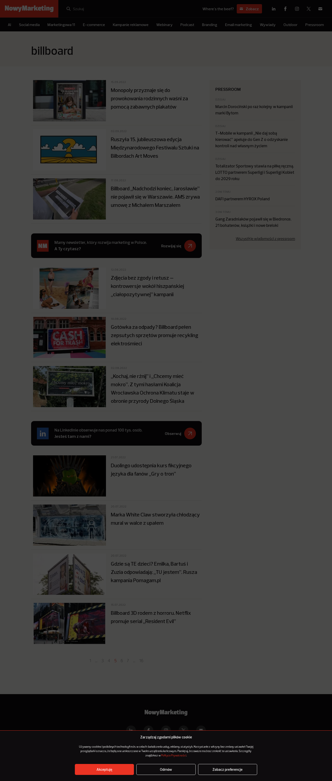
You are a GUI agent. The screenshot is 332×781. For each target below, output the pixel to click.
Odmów (166, 769)
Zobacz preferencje (227, 769)
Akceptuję (104, 769)
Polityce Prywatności (173, 755)
